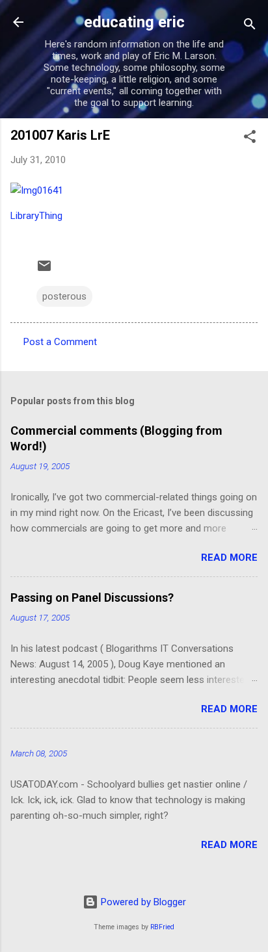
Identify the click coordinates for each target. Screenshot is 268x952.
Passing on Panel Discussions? (92, 597)
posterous (64, 296)
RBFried (162, 927)
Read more (229, 557)
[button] (250, 139)
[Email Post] (44, 270)
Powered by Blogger (142, 902)
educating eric (134, 22)
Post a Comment (60, 342)
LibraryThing (36, 216)
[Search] (250, 26)
